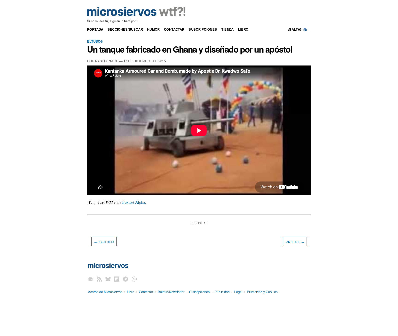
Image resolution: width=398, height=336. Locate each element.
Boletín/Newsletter (171, 291)
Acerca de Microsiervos (105, 291)
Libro (243, 29)
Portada (95, 29)
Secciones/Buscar (125, 29)
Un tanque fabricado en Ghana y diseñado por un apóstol (189, 49)
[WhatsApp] (134, 279)
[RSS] (99, 279)
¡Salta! (294, 29)
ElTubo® (95, 41)
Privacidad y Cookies (262, 291)
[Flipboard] (116, 279)
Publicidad (222, 291)
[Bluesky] (108, 279)
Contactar (174, 29)
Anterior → (295, 242)
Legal (238, 291)
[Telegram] (125, 279)
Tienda (227, 29)
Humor (153, 29)
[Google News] (90, 279)
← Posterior (104, 242)
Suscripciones (203, 29)
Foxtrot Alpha (133, 202)
